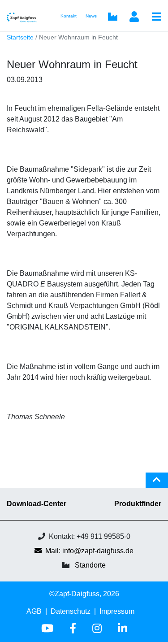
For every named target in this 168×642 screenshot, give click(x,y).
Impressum (116, 611)
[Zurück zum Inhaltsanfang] (157, 484)
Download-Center (36, 504)
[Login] (134, 17)
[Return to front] (24, 16)
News (91, 15)
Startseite (20, 37)
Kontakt (68, 15)
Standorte (90, 565)
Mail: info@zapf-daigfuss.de (89, 551)
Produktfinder (137, 504)
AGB (34, 611)
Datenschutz (70, 611)
